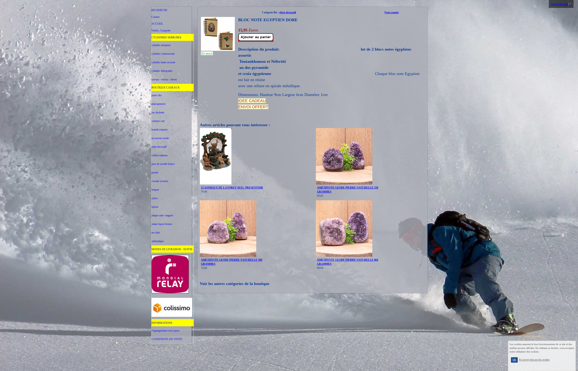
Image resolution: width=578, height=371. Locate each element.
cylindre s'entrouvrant (163, 53)
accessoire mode (160, 138)
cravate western (159, 181)
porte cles (156, 95)
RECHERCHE (159, 10)
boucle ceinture (159, 129)
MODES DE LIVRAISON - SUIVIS (171, 249)
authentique (157, 241)
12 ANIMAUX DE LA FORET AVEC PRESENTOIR (232, 187)
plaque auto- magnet (162, 215)
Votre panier (391, 12)
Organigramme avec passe (165, 330)
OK (514, 360)
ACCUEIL (157, 23)
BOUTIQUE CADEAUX (165, 87)
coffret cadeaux (159, 155)
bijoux (154, 206)
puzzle (154, 172)
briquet (155, 189)
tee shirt (155, 232)
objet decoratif (159, 146)
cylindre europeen (160, 45)
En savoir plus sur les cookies (534, 359)
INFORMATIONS (161, 322)
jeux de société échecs (163, 164)
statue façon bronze (161, 224)
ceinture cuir (158, 121)
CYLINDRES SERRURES (166, 37)
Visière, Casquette (160, 30)
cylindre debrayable (161, 70)
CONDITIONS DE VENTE (166, 339)
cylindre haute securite (163, 62)
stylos (154, 198)
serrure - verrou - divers (164, 79)
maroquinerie (158, 103)
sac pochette (157, 112)
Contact (155, 17)
